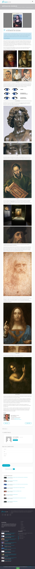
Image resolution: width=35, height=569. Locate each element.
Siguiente (28, 423)
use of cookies (29, 566)
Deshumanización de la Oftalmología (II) (12, 494)
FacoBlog (22, 524)
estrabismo (5, 428)
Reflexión (23, 7)
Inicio (20, 7)
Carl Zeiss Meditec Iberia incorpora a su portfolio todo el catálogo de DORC (10, 536)
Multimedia (22, 528)
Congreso (22, 525)
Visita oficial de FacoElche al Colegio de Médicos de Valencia (10, 551)
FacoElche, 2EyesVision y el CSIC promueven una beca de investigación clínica (11, 558)
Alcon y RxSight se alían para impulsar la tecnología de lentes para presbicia (10, 533)
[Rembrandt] (10, 58)
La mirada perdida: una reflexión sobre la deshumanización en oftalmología (17, 477)
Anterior (7, 423)
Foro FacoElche (23, 527)
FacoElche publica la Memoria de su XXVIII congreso (10, 548)
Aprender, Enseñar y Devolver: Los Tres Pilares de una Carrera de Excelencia (17, 484)
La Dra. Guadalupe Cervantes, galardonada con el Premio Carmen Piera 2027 (10, 542)
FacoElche (22, 521)
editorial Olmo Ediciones (18, 419)
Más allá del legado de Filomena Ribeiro (12, 480)
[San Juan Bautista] (17, 375)
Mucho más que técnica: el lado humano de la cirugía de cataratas (16, 487)
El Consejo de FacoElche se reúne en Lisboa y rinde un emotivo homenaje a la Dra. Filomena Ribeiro (10, 539)
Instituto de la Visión (17, 418)
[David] (17, 123)
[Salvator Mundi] (17, 323)
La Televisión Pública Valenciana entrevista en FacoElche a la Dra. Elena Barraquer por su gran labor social (10, 555)
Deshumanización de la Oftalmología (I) (12, 501)
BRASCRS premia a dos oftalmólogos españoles (9, 545)
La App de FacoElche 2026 (8, 560)
